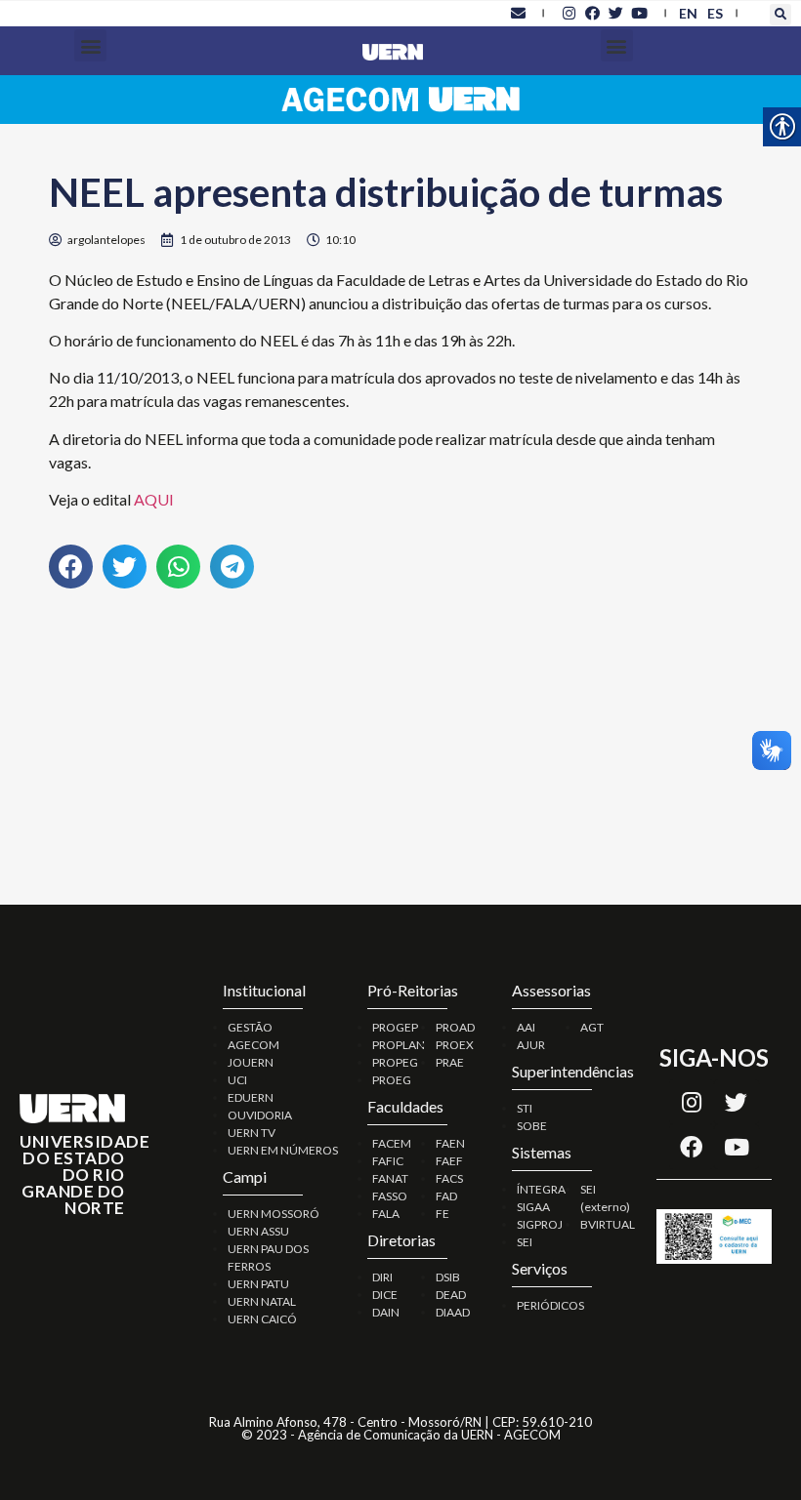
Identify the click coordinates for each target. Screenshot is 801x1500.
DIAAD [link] (453, 1312)
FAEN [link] (450, 1143)
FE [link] (442, 1213)
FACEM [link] (391, 1143)
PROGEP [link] (395, 1027)
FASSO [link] (389, 1196)
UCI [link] (237, 1080)
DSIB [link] (448, 1277)
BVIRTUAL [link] (607, 1224)
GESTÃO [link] (250, 1027)
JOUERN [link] (251, 1062)
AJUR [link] (531, 1044)
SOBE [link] (532, 1125)
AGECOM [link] (253, 1044)
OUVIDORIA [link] (260, 1115)
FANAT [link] (390, 1178)
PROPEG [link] (395, 1062)
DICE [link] (385, 1294)
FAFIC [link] (387, 1161)
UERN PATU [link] (258, 1284)
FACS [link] (449, 1178)
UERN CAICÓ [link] (262, 1319)
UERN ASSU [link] (258, 1231)
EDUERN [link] (251, 1097)
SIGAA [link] (533, 1206)
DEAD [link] (451, 1294)
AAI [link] (526, 1027)
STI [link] (524, 1108)
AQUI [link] (154, 499)
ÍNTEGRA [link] (541, 1189)
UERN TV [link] (251, 1132)
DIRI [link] (382, 1277)
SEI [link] (524, 1242)
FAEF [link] (449, 1161)
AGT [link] (592, 1027)
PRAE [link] (450, 1062)
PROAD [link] (455, 1027)
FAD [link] (446, 1196)
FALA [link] (386, 1213)
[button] (780, 14)
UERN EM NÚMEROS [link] (283, 1150)
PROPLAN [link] (398, 1044)
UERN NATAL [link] (262, 1301)
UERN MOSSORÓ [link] (273, 1213)
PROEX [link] (455, 1044)
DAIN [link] (386, 1312)
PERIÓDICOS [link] (550, 1305)
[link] (517, 12)
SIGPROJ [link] (540, 1224)
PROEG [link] (391, 1080)
